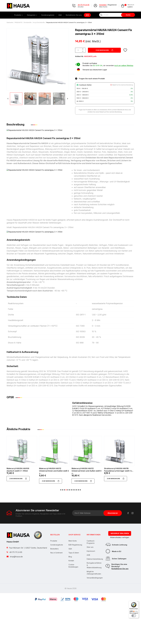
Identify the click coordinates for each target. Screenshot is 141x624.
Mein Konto (73, 541)
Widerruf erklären (119, 533)
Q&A (70, 549)
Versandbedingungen (95, 578)
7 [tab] (71, 489)
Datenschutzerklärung (95, 559)
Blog (70, 557)
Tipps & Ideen (74, 553)
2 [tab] (62, 489)
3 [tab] (64, 489)
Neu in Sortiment (56, 553)
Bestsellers (54, 549)
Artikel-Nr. (79, 56)
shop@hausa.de (16, 556)
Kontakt (71, 561)
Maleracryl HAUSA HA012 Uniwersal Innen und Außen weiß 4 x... (86, 470)
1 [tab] (60, 489)
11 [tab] (78, 489)
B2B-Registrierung (75, 545)
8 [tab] (73, 489)
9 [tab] (74, 489)
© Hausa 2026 (70, 588)
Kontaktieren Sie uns (119, 569)
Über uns (90, 547)
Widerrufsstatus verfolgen (119, 537)
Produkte (53, 541)
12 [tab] (80, 489)
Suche (128, 15)
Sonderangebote (56, 545)
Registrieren (112, 5)
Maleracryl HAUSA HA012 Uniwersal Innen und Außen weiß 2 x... (54, 470)
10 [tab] (76, 489)
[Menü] (137, 602)
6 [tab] (69, 489)
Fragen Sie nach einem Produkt (92, 79)
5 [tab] (67, 489)
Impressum (91, 551)
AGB (88, 555)
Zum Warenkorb (102, 50)
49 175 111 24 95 (15, 552)
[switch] (134, 615)
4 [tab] (66, 489)
